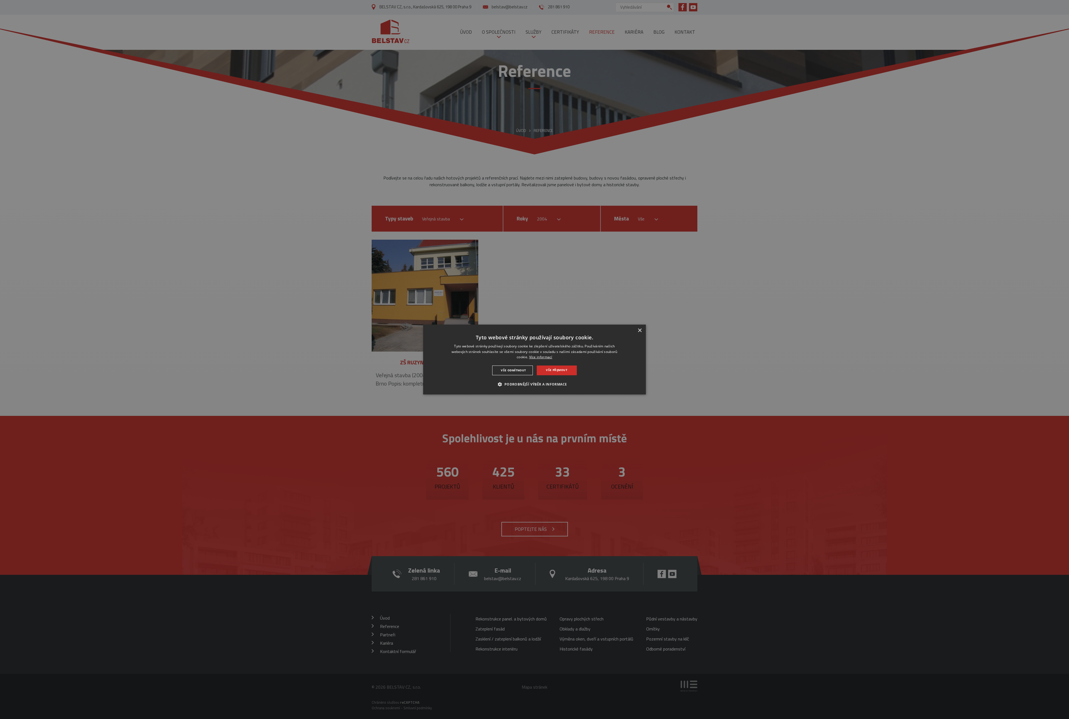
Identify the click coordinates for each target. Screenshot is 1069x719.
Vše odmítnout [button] (513, 370)
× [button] (640, 330)
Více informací (540, 357)
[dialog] (534, 360)
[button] (534, 384)
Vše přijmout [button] (556, 370)
